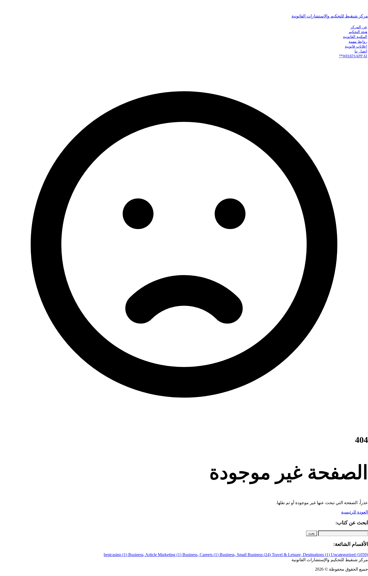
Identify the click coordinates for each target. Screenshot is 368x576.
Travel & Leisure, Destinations (301, 554)
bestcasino (115, 554)
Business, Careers (200, 554)
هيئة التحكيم (358, 32)
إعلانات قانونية (356, 46)
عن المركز (358, 27)
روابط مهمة (358, 41)
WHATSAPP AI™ (353, 56)
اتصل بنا (361, 51)
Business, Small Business (245, 554)
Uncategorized (349, 554)
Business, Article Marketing (154, 554)
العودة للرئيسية (354, 512)
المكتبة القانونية (355, 36)
